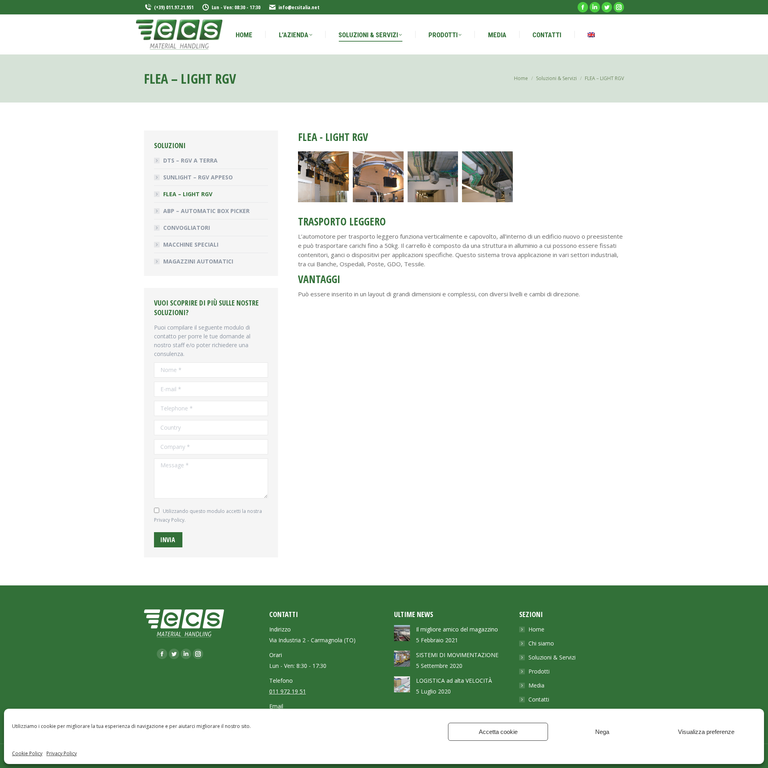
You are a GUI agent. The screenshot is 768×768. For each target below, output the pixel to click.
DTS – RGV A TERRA (190, 160)
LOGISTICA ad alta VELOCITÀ (454, 680)
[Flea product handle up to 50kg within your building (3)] (433, 176)
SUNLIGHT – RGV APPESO (198, 177)
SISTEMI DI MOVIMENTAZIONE (457, 655)
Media (536, 685)
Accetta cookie (498, 731)
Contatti (538, 699)
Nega (602, 731)
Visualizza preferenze (706, 731)
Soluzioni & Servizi (552, 657)
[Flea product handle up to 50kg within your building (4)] (487, 176)
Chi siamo (541, 643)
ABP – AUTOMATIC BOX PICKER (206, 211)
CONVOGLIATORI (186, 227)
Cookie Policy (27, 753)
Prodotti (539, 671)
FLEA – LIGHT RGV (187, 194)
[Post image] (402, 633)
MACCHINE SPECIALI (190, 244)
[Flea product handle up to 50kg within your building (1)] (323, 176)
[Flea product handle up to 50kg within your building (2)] (378, 176)
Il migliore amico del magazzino (457, 629)
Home (536, 629)
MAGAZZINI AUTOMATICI (198, 261)
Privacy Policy (61, 753)
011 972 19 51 (287, 691)
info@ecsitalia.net (299, 7)
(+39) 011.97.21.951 (174, 7)
